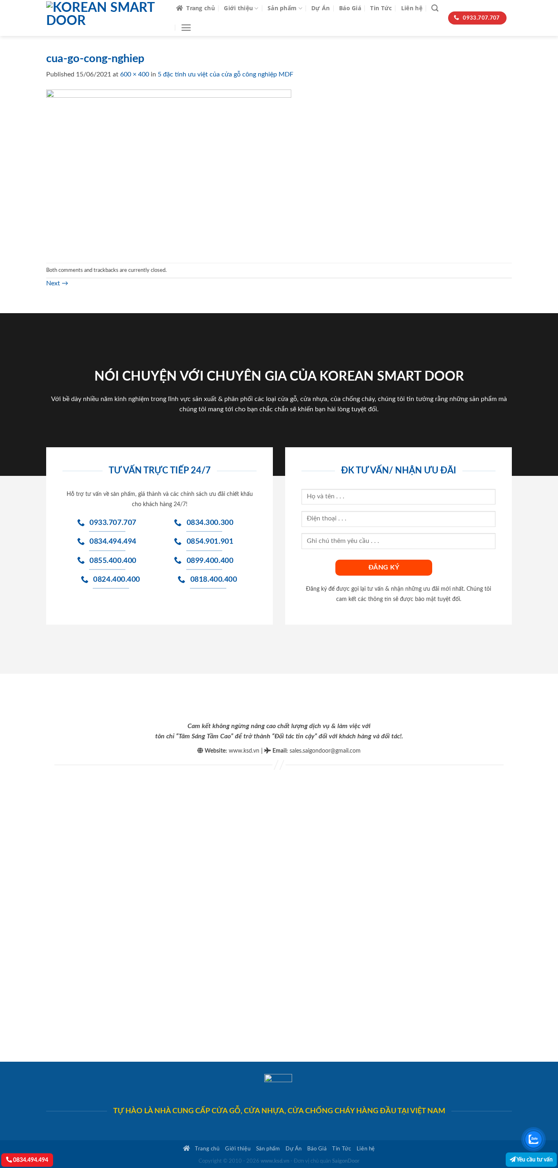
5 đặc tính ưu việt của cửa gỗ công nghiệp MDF (225, 74)
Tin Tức (381, 8)
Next (57, 283)
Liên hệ (411, 8)
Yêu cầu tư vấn (534, 1160)
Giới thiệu (238, 8)
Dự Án (320, 8)
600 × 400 (134, 74)
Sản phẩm (282, 8)
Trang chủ (200, 8)
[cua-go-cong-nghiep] (168, 171)
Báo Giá (350, 8)
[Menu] (186, 27)
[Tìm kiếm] (434, 8)
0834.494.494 (30, 1160)
